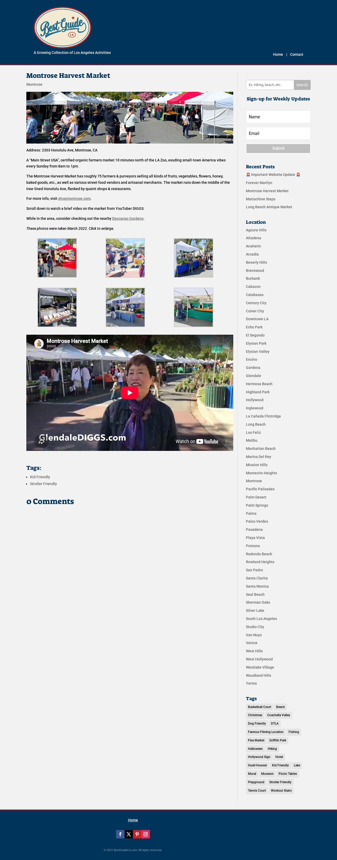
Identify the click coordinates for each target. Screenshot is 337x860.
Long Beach (256, 424)
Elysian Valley (257, 351)
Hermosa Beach (259, 384)
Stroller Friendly (43, 484)
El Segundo (255, 335)
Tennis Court (257, 790)
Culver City (255, 311)
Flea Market (256, 740)
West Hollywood (259, 659)
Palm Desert (256, 497)
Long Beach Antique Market (269, 207)
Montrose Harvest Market (267, 191)
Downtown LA (257, 319)
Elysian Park (256, 343)
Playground (256, 782)
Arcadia (252, 254)
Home (278, 54)
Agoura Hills (256, 230)
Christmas (255, 715)
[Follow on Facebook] (120, 834)
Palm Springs (257, 505)
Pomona (253, 546)
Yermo (251, 683)
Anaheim (253, 246)
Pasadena (254, 529)
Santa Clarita (257, 578)
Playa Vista (255, 538)
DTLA (275, 723)
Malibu (251, 440)
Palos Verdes (257, 521)
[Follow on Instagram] (145, 834)
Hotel (279, 757)
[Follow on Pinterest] (137, 834)
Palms (251, 513)
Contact (296, 54)
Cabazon (253, 286)
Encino (251, 359)
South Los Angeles (261, 619)
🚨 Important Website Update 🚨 (273, 174)
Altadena (253, 238)
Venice (251, 643)
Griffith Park (277, 740)
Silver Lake (255, 610)
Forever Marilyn (259, 183)
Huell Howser (257, 765)
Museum (267, 774)
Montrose (34, 84)
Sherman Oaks (258, 602)
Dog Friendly (257, 723)
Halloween (255, 749)
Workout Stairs (281, 790)
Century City (256, 303)
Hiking (272, 749)
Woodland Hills (258, 675)
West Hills (254, 651)
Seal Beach (255, 594)
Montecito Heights (261, 473)
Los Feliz (253, 432)
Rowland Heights (260, 562)
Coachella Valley (278, 715)
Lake (297, 765)
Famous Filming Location (266, 732)
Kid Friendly (40, 477)
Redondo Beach (259, 554)
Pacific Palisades (260, 489)
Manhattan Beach (261, 448)
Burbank (253, 278)
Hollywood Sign (259, 757)
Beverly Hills (256, 262)
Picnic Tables (288, 774)
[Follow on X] (129, 834)
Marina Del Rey (258, 457)
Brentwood (255, 270)
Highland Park (258, 392)
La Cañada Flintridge (263, 416)
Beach (280, 707)
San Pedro (254, 570)
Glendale (253, 376)
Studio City (255, 627)
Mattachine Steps (260, 199)
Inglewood (254, 408)
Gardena (253, 367)
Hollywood (255, 400)
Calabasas (255, 295)
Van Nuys (254, 635)
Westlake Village (260, 667)
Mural (252, 774)
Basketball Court (259, 707)
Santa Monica (257, 586)
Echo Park (254, 327)
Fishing (294, 732)
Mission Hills (256, 465)
